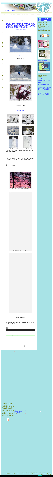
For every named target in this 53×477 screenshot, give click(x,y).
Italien (49, 88)
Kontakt (25, 472)
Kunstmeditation (41, 93)
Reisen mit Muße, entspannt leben (9, 10)
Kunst (45, 90)
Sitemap (31, 472)
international (41, 88)
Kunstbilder (40, 92)
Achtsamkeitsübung (40, 84)
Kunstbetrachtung (47, 91)
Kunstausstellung (40, 91)
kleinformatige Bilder (42, 89)
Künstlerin (40, 94)
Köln (45, 93)
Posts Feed (49, 472)
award (49, 84)
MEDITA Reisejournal (33, 14)
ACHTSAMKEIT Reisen (6, 14)
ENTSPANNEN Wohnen (13, 14)
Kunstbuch (44, 92)
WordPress (45, 474)
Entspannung (40, 85)
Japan (38, 89)
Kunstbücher (45, 472)
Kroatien (43, 90)
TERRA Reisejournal (39, 14)
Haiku (48, 87)
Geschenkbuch (42, 87)
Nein (41, 475)
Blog (2, 14)
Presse (28, 472)
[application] (20, 330)
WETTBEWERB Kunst (46, 14)
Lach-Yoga (43, 94)
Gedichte (39, 87)
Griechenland (45, 87)
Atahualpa (49, 474)
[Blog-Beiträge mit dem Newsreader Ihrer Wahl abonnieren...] (36, 9)
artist (44, 84)
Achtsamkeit (39, 83)
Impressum (34, 472)
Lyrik (45, 94)
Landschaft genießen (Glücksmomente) (15, 335)
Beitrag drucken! (24, 335)
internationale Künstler (47, 88)
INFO (24, 14)
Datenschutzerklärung (39, 472)
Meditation (48, 94)
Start (23, 472)
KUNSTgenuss (28, 14)
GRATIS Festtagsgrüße (20, 14)
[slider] (33, 330)
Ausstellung (46, 84)
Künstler (47, 93)
